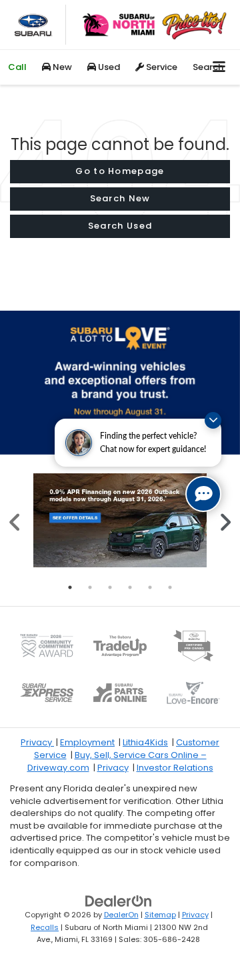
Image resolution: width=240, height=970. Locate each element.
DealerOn (121, 914)
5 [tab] (150, 587)
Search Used (120, 225)
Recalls (45, 927)
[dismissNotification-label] (213, 420)
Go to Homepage (119, 171)
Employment (87, 742)
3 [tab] (110, 587)
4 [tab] (130, 587)
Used (108, 67)
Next (225, 520)
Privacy (37, 742)
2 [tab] (90, 587)
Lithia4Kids (145, 742)
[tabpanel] (120, 520)
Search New (120, 198)
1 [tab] (70, 587)
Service (160, 67)
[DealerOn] (119, 901)
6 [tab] (170, 587)
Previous (15, 520)
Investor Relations (175, 767)
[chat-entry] (203, 494)
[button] (17, 67)
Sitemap (160, 914)
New (61, 67)
